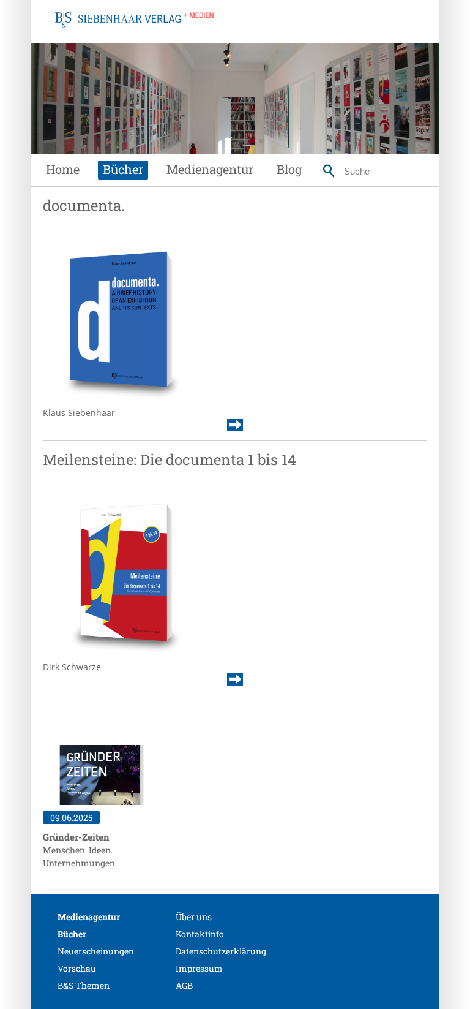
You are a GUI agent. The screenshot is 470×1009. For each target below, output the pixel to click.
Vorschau (77, 968)
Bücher (123, 169)
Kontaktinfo (200, 934)
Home (63, 169)
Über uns (194, 917)
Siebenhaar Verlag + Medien (134, 33)
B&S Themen (84, 985)
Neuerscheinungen (96, 951)
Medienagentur (209, 169)
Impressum (199, 968)
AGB (184, 985)
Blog (289, 169)
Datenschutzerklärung (221, 951)
